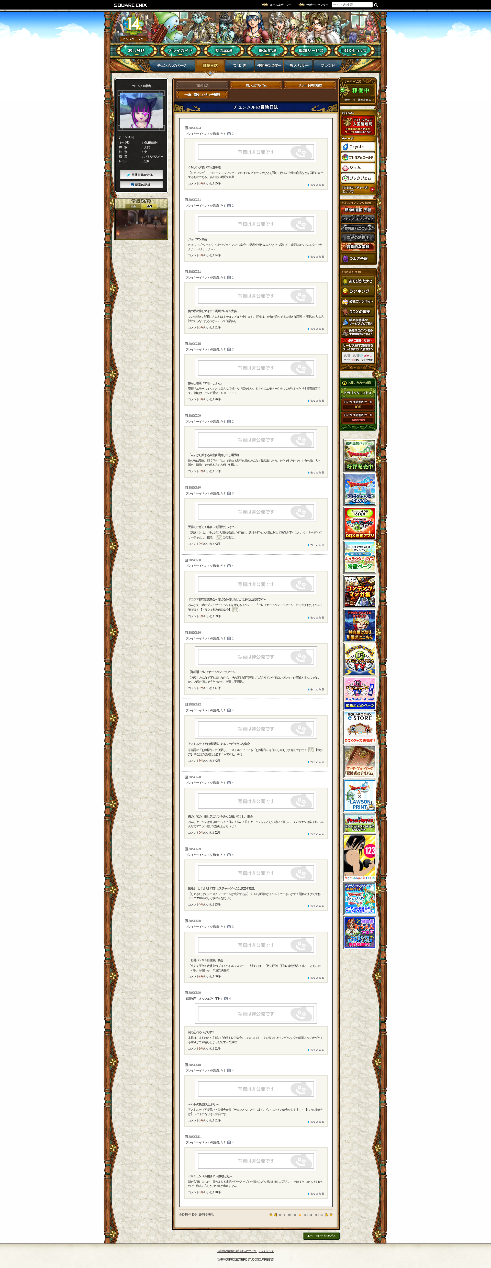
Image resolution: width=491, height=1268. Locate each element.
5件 (201, 327)
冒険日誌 (210, 67)
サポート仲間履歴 (310, 85)
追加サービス (310, 50)
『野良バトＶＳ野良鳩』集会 (205, 960)
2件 (201, 544)
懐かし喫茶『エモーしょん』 (205, 383)
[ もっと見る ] (316, 185)
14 (310, 1215)
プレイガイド (180, 50)
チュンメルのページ (171, 65)
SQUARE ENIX (131, 5)
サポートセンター (317, 5)
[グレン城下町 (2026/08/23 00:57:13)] (141, 224)
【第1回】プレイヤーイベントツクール (211, 672)
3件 (201, 761)
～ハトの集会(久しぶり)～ (203, 1104)
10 (289, 1215)
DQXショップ (354, 50)
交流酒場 (224, 50)
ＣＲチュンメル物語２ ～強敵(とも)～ (210, 1176)
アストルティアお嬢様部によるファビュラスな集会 (219, 744)
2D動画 (133, 206)
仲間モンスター (269, 67)
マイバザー (298, 67)
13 (305, 1215)
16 (321, 1215)
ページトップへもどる (321, 1236)
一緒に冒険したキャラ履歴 (202, 95)
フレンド (327, 67)
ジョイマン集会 (197, 239)
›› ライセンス (266, 1251)
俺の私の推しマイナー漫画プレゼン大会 (212, 311)
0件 (201, 183)
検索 (376, 5)
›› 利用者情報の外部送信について (237, 1251)
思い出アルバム (256, 85)
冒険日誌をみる (141, 175)
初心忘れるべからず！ (201, 1032)
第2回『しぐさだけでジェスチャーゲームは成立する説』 (222, 888)
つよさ (239, 67)
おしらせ (137, 50)
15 (316, 1215)
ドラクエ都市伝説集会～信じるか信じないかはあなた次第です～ (227, 599)
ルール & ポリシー (280, 5)
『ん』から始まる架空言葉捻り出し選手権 (213, 455)
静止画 (149, 206)
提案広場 (267, 50)
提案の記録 (141, 184)
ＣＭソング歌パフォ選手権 (204, 167)
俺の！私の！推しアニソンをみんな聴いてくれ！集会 (220, 816)
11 (295, 1215)
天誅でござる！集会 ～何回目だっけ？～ (212, 527)
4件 (201, 904)
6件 (201, 832)
